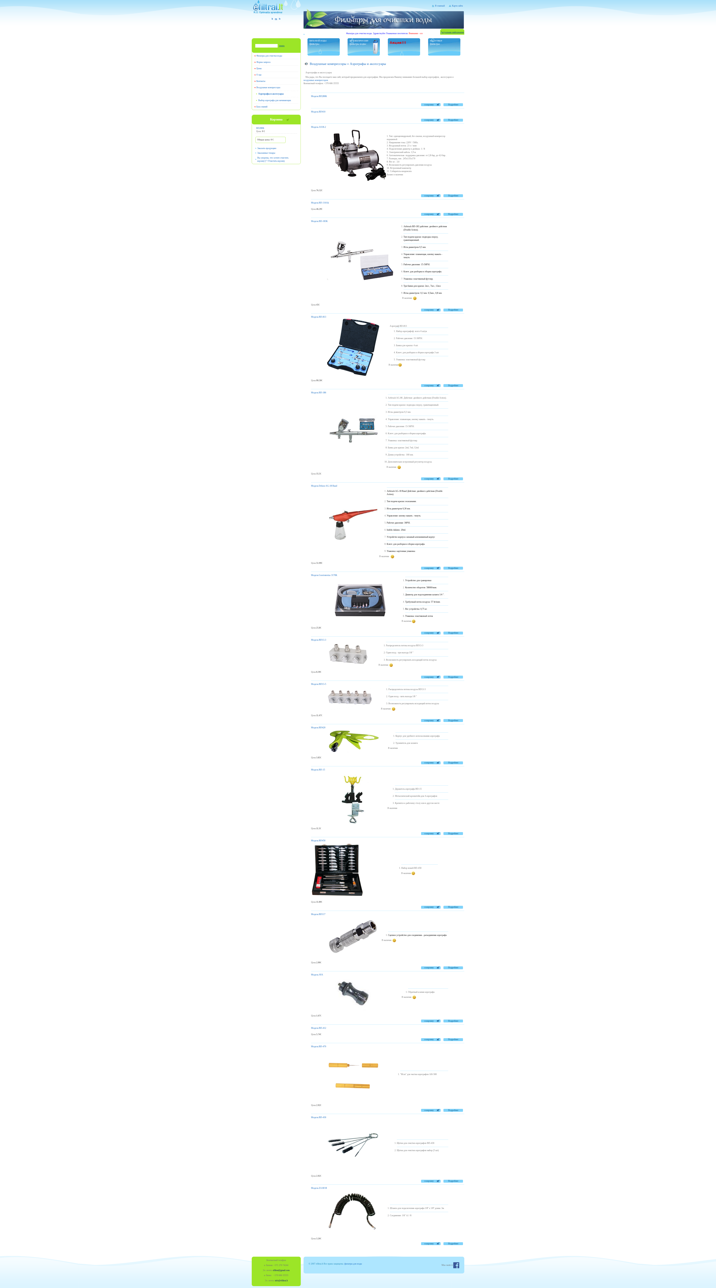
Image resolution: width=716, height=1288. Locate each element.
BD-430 (318, 1117)
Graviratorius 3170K (324, 575)
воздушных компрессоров (316, 80)
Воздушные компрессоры (268, 87)
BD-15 (318, 769)
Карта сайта (457, 5)
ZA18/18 (319, 1188)
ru (276, 19)
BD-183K (319, 221)
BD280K (260, 128)
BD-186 (318, 392)
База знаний (261, 106)
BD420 (318, 727)
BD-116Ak (320, 202)
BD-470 (318, 1046)
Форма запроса (263, 62)
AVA (317, 974)
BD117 (318, 914)
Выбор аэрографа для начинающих (274, 100)
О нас (259, 74)
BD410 (318, 111)
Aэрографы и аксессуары (271, 94)
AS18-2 (318, 127)
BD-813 (318, 317)
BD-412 (318, 1028)
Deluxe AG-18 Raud (324, 486)
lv (280, 19)
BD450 (318, 840)
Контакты (260, 81)
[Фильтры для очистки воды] (276, 8)
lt (272, 19)
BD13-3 (318, 640)
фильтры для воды (353, 1263)
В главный (440, 5)
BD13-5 (318, 684)
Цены (259, 68)
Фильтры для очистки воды (269, 55)
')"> (272, 159)
